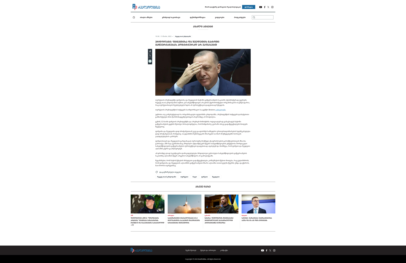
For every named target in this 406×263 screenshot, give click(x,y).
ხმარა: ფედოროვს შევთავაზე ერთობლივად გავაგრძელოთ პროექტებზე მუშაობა (219, 220)
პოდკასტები (240, 17)
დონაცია (249, 7)
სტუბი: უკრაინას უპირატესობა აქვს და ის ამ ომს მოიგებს (257, 219)
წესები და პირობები (208, 250)
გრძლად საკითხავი (171, 17)
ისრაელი (171, 215)
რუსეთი (244, 215)
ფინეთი (204, 177)
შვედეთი (215, 177)
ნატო (195, 177)
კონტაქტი (224, 250)
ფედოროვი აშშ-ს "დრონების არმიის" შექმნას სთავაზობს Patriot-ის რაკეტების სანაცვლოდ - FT (147, 221)
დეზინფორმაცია (197, 17)
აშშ (132, 215)
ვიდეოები (219, 17)
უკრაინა (207, 215)
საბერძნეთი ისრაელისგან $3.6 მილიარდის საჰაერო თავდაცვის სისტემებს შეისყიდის (184, 220)
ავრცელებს (220, 110)
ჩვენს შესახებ (191, 250)
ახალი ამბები (146, 17)
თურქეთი (184, 177)
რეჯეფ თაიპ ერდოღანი (183, 36)
